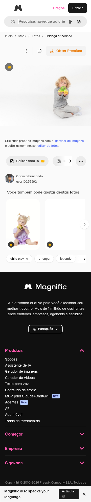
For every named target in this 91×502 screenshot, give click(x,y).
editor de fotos (47, 146)
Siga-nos (13, 462)
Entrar (77, 8)
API (8, 408)
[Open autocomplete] (11, 21)
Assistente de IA (18, 365)
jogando (66, 259)
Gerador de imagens (21, 371)
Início (9, 36)
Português (45, 329)
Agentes (16, 402)
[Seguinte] (70, 161)
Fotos (36, 36)
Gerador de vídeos (20, 377)
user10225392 (26, 182)
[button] (45, 329)
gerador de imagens (69, 141)
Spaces (11, 359)
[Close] (84, 494)
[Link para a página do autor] (9, 179)
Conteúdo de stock (20, 390)
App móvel (13, 414)
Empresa (13, 448)
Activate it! (68, 493)
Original (32, 67)
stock (22, 36)
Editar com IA (24, 162)
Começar (14, 434)
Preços (59, 8)
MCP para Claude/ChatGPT (32, 396)
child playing (19, 259)
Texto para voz (17, 383)
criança (44, 259)
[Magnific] (45, 288)
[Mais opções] (26, 51)
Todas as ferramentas (22, 421)
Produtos (13, 350)
